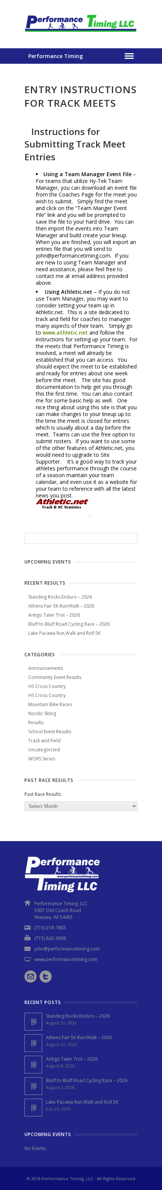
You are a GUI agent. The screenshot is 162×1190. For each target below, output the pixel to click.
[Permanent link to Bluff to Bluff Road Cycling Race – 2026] (33, 1086)
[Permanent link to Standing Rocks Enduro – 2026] (33, 1021)
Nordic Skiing (42, 713)
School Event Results (49, 731)
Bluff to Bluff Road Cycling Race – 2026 (69, 624)
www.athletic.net (65, 332)
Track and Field (44, 740)
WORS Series (41, 758)
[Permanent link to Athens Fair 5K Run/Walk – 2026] (33, 1043)
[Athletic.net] (62, 514)
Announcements (45, 668)
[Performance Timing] (81, 33)
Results (35, 722)
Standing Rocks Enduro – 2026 (60, 597)
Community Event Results (54, 677)
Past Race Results (42, 794)
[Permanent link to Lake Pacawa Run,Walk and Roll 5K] (33, 1107)
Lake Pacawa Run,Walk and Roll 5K (64, 633)
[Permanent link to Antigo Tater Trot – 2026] (33, 1064)
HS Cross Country (47, 686)
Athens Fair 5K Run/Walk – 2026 (61, 606)
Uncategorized (44, 749)
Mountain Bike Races (50, 704)
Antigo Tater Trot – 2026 (54, 615)
